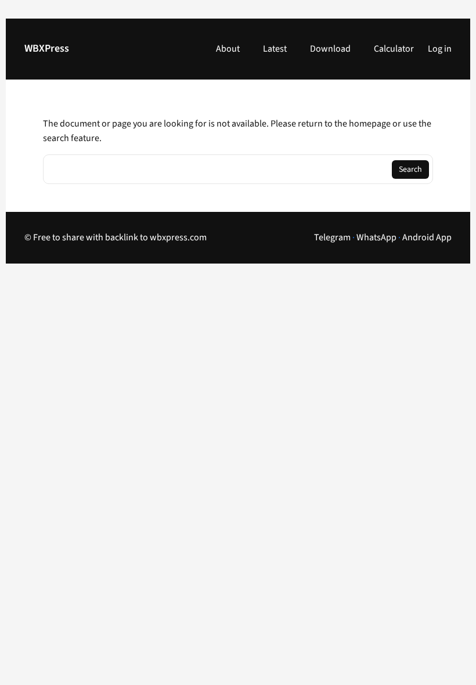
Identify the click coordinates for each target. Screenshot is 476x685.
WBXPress (46, 48)
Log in (440, 48)
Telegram (332, 237)
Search (410, 169)
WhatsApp (376, 237)
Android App (427, 237)
